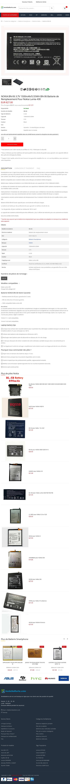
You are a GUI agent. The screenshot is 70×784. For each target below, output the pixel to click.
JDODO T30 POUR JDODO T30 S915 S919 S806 (35, 663)
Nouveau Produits (27, 2)
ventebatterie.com (16, 775)
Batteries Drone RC (41, 736)
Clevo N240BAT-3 (41, 753)
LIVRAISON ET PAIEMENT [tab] (24, 168)
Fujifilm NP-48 (5, 758)
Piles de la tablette (41, 726)
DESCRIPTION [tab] (6, 168)
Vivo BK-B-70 (4, 750)
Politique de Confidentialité (9, 736)
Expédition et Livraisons (8, 729)
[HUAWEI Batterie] (9, 678)
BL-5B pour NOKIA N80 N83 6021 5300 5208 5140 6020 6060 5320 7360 (47, 384)
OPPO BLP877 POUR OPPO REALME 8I (13, 663)
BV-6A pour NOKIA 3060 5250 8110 (38, 449)
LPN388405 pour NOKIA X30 (37, 558)
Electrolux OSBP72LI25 (42, 765)
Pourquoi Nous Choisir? (7, 734)
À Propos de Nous (6, 723)
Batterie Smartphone (24, 21)
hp (36, 15)
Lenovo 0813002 (40, 755)
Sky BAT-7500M (5, 765)
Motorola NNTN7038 (7, 755)
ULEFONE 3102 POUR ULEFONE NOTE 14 (57, 663)
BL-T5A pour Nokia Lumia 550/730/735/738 (41, 493)
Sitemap (5, 712)
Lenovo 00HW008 (6, 760)
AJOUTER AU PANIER (12, 144)
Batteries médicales (41, 739)
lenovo (59, 15)
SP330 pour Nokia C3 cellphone (38, 601)
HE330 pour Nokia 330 (35, 579)
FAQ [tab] (38, 168)
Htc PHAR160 (39, 758)
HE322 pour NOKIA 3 (35, 536)
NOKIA (31, 243)
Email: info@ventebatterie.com (11, 710)
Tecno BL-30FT (5, 753)
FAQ (2, 739)
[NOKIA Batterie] (22, 678)
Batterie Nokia (36, 21)
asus (30, 15)
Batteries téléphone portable (44, 723)
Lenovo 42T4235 (40, 750)
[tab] (6, 82)
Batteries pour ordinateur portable (46, 729)
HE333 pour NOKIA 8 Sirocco (37, 622)
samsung (44, 15)
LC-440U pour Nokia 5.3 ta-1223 (38, 514)
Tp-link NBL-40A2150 (42, 763)
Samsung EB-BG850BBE (42, 760)
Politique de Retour (6, 726)
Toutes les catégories (10, 21)
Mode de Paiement (6, 731)
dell (52, 15)
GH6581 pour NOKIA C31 (36, 471)
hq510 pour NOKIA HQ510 (36, 406)
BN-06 (4, 278)
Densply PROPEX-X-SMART (8, 763)
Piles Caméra (39, 734)
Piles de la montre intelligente (44, 731)
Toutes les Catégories (10, 15)
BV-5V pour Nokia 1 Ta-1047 (36, 428)
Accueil (23, 15)
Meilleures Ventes (41, 2)
